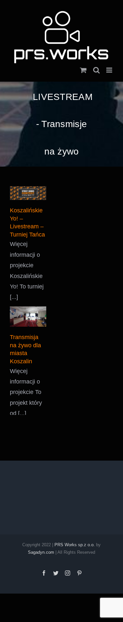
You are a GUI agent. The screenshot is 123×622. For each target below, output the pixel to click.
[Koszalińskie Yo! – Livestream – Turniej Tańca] (28, 188)
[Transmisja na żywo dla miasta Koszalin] (28, 312)
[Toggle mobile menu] (109, 65)
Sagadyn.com (41, 547)
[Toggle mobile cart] (83, 65)
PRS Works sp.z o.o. (74, 540)
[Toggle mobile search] (96, 65)
